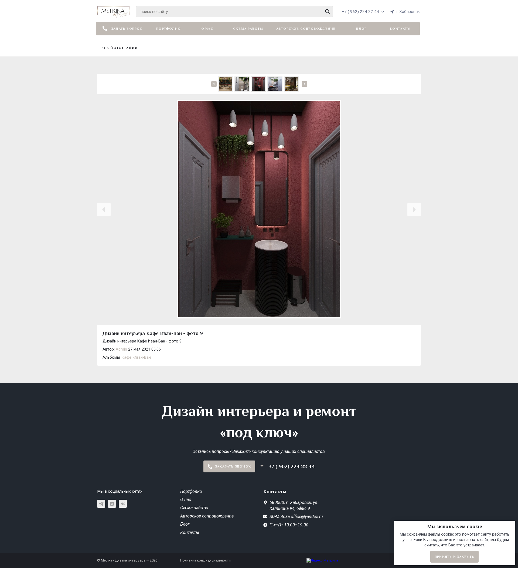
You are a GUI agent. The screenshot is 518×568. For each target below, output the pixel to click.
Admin (121, 349)
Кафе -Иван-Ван (136, 357)
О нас (207, 29)
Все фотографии (119, 48)
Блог (361, 29)
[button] (104, 209)
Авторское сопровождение (306, 29)
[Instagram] (112, 504)
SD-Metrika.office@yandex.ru (296, 516)
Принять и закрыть (454, 557)
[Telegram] (101, 504)
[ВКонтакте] (123, 504)
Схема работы (248, 29)
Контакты (400, 29)
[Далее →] (259, 210)
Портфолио (168, 29)
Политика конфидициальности (205, 560)
